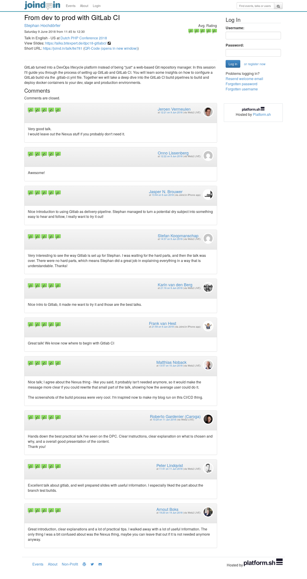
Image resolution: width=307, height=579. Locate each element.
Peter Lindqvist (169, 465)
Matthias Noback (171, 362)
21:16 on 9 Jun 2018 (171, 288)
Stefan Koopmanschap (178, 235)
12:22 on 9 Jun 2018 (171, 156)
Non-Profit (70, 564)
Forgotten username (242, 89)
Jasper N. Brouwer (165, 191)
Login (97, 5)
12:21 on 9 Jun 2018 (171, 112)
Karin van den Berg (175, 284)
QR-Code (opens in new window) (111, 48)
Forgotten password (241, 83)
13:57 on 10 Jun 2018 (170, 365)
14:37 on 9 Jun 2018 (171, 239)
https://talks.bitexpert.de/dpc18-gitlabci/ (76, 43)
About (84, 5)
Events (71, 5)
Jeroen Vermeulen (174, 109)
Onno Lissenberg (173, 153)
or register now (254, 64)
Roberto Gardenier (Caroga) (175, 416)
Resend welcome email (244, 78)
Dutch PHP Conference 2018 (83, 37)
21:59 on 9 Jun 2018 (163, 326)
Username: (235, 27)
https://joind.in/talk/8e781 (62, 48)
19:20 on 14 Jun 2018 (170, 512)
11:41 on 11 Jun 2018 (170, 468)
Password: (235, 45)
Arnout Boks (167, 509)
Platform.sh (262, 114)
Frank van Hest (162, 323)
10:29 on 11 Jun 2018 (164, 419)
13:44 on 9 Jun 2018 (163, 195)
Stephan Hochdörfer (42, 25)
